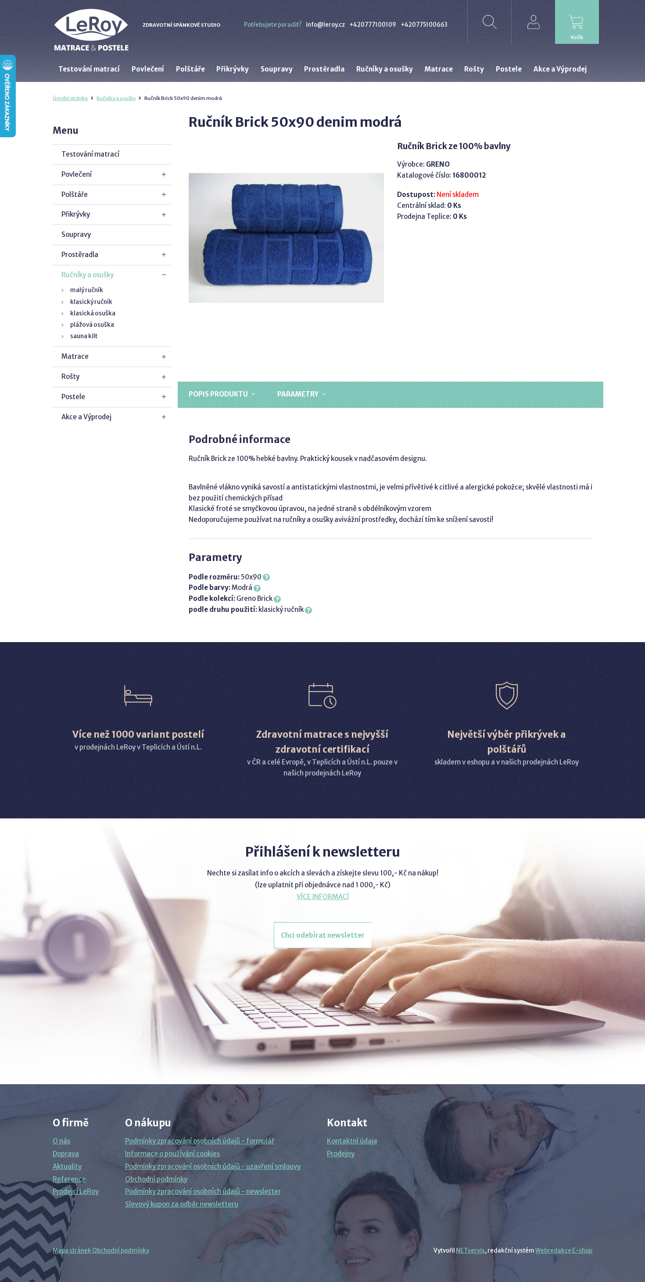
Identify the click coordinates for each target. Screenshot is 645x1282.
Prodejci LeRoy (76, 1191)
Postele (73, 397)
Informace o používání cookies (172, 1154)
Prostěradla (79, 254)
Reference (69, 1179)
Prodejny (341, 1154)
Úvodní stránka (70, 98)
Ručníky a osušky (116, 98)
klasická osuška (92, 313)
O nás (61, 1141)
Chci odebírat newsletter (323, 935)
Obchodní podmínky (156, 1179)
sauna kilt (83, 336)
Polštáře (74, 194)
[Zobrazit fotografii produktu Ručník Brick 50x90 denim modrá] (286, 238)
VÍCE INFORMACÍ (323, 897)
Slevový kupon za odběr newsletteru (181, 1204)
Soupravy (76, 234)
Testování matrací (90, 154)
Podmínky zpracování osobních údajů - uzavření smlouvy (213, 1166)
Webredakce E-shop (563, 1250)
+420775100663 (424, 25)
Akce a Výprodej (86, 417)
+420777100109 (372, 25)
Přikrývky (75, 214)
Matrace (75, 356)
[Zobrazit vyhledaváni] (489, 22)
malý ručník (86, 290)
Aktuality (67, 1166)
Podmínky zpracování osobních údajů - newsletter (203, 1191)
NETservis (470, 1250)
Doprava (66, 1154)
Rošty (70, 376)
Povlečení (76, 174)
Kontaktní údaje (352, 1141)
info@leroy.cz (325, 25)
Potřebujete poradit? (272, 25)
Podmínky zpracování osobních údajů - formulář (199, 1141)
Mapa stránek (72, 1250)
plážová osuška (92, 325)
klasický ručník (91, 302)
